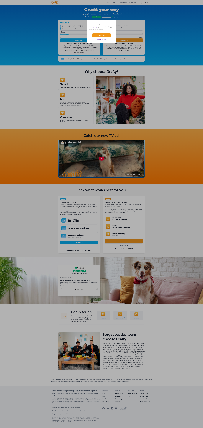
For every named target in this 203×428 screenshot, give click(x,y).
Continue (101, 35)
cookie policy (94, 28)
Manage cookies (101, 39)
